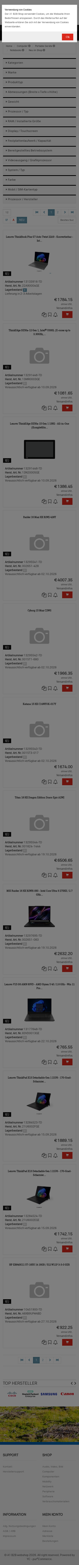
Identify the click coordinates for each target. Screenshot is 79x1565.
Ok (67, 37)
